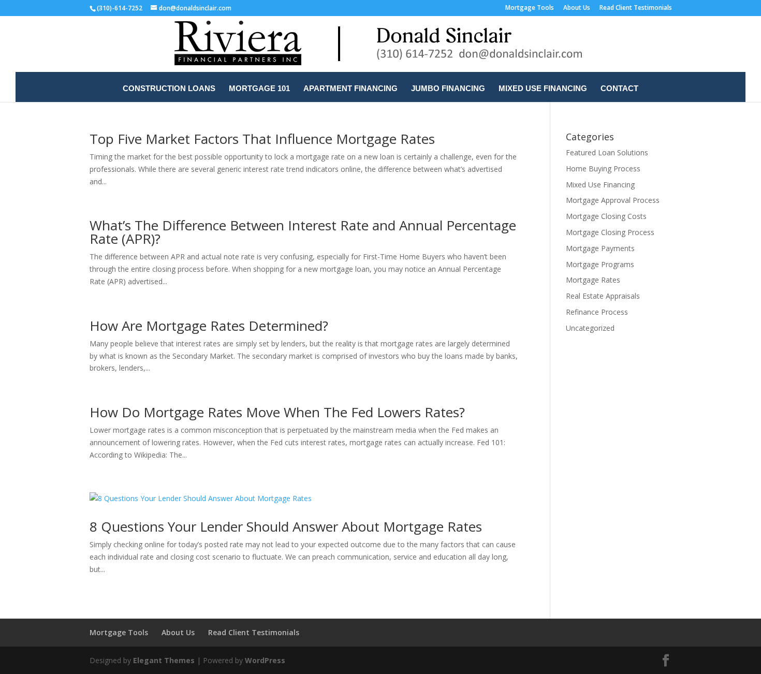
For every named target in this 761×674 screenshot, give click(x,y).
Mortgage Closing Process (610, 232)
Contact (619, 89)
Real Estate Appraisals (603, 296)
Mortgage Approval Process (613, 200)
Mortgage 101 (259, 89)
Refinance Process (597, 312)
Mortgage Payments (600, 248)
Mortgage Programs (600, 264)
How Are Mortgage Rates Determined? (209, 325)
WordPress (265, 660)
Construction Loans (169, 89)
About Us (576, 8)
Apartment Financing (350, 89)
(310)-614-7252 (119, 8)
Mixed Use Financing (543, 89)
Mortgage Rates (593, 280)
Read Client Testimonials (635, 8)
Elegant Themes (164, 660)
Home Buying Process (603, 168)
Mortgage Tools (529, 8)
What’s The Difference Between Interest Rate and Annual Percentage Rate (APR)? (303, 232)
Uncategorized (590, 328)
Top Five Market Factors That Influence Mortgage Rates (262, 138)
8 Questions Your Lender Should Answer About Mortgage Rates (286, 526)
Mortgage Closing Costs (606, 216)
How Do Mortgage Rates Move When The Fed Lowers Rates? (277, 412)
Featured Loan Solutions (607, 152)
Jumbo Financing (448, 89)
